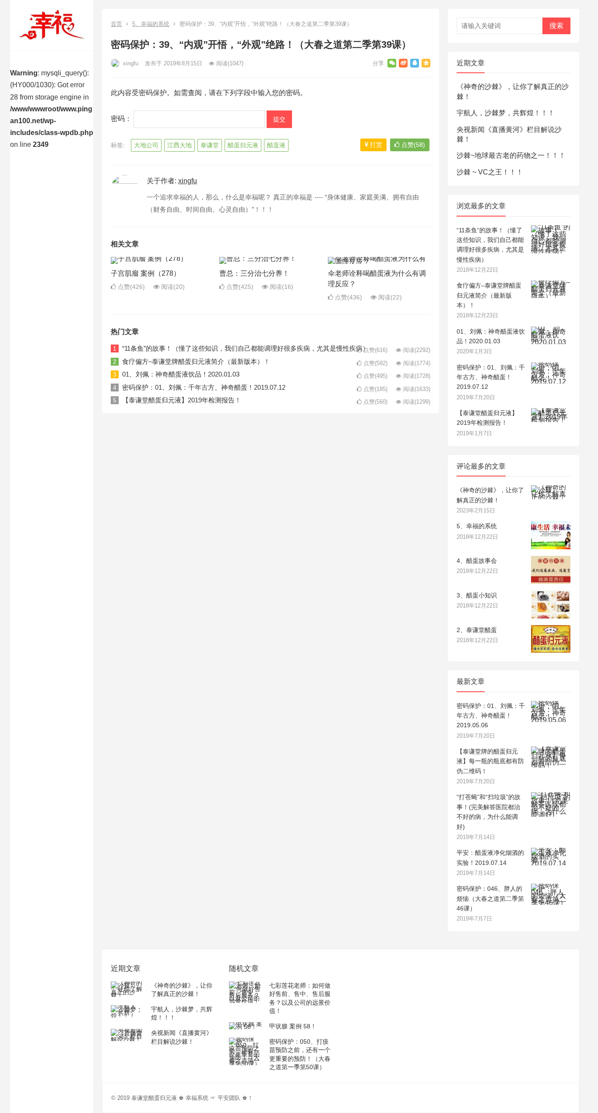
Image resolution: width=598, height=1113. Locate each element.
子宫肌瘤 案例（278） (145, 273)
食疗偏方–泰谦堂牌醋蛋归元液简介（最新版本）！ (196, 361)
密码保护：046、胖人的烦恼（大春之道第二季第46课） (490, 898)
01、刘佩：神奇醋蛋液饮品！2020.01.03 (180, 374)
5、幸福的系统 (150, 24)
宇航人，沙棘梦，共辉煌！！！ (506, 113)
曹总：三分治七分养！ (254, 273)
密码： (122, 118)
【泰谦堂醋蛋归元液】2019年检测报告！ (181, 400)
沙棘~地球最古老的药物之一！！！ (511, 155)
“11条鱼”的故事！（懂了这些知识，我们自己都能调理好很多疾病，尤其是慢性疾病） (245, 348)
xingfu (129, 63)
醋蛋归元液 (243, 145)
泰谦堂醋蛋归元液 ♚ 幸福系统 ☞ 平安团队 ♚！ (192, 1098)
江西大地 (179, 145)
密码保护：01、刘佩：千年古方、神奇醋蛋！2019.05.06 (491, 715)
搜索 (556, 25)
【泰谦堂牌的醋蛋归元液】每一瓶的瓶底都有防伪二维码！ (490, 761)
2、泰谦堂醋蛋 (477, 629)
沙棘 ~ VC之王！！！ (490, 172)
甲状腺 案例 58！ (293, 1026)
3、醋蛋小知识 (477, 595)
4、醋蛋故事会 (477, 560)
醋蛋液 (276, 145)
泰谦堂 (210, 145)
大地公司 (146, 145)
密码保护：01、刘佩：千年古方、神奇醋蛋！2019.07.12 (203, 387)
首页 (116, 24)
